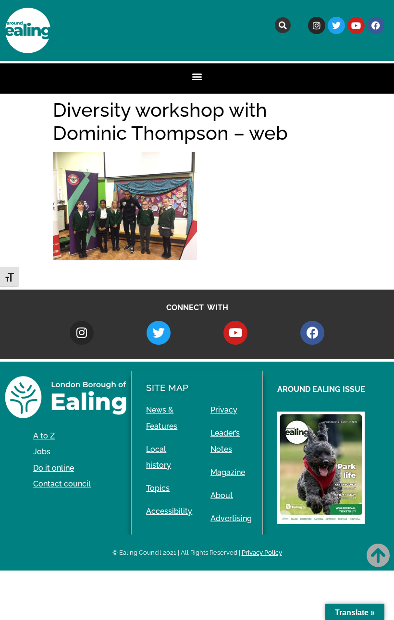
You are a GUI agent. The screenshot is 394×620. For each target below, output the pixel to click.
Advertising (231, 518)
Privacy (223, 409)
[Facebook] (375, 25)
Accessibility (169, 511)
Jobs (41, 451)
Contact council (62, 483)
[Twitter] (336, 25)
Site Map (167, 387)
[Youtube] (356, 25)
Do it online (53, 468)
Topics (158, 488)
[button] (283, 25)
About (221, 495)
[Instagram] (316, 25)
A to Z (44, 435)
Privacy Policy (262, 552)
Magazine (227, 472)
